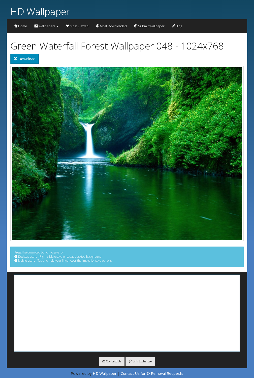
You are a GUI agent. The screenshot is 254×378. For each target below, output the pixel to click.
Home (22, 26)
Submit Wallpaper (150, 26)
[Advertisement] (127, 313)
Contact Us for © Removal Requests (152, 373)
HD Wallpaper (40, 11)
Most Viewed (79, 26)
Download (26, 58)
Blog (178, 26)
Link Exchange (142, 361)
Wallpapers (47, 26)
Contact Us (113, 361)
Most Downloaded (113, 26)
